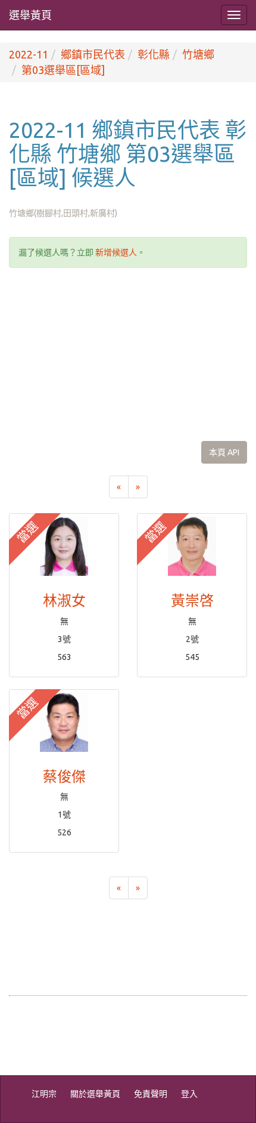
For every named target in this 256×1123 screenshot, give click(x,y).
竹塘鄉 (198, 54)
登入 (189, 1094)
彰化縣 (154, 54)
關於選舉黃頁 (95, 1094)
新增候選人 (116, 252)
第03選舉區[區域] (63, 70)
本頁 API (224, 452)
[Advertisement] (128, 354)
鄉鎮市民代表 (93, 54)
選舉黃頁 (30, 15)
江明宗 (44, 1094)
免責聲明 (150, 1094)
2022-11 (28, 54)
